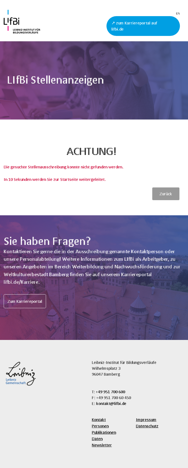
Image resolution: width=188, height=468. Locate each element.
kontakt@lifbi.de (111, 403)
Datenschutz (147, 426)
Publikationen (104, 432)
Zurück (166, 193)
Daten (97, 438)
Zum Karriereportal (25, 301)
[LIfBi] (22, 32)
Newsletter (102, 445)
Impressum (146, 419)
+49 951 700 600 (110, 391)
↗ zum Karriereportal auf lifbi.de (134, 26)
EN (178, 13)
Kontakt (99, 419)
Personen (100, 426)
